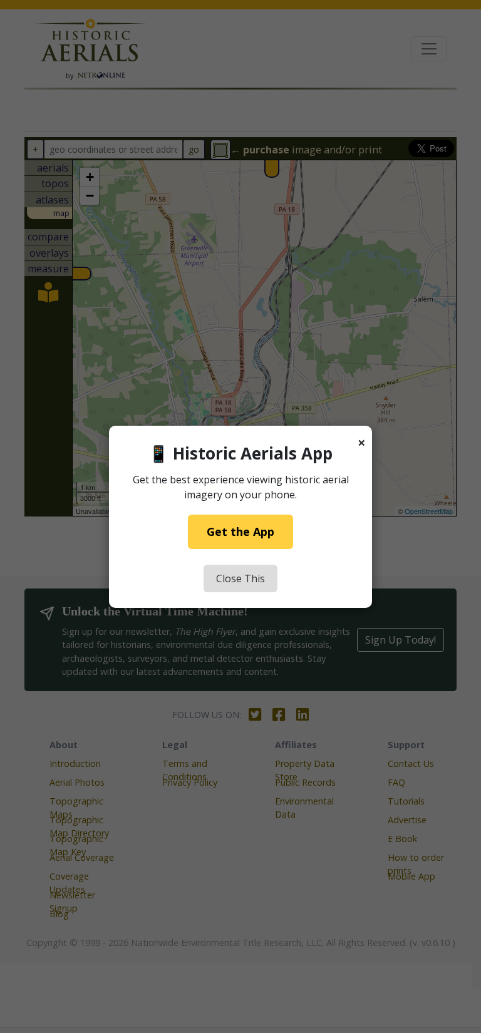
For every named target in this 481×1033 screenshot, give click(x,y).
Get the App (240, 531)
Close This (240, 578)
